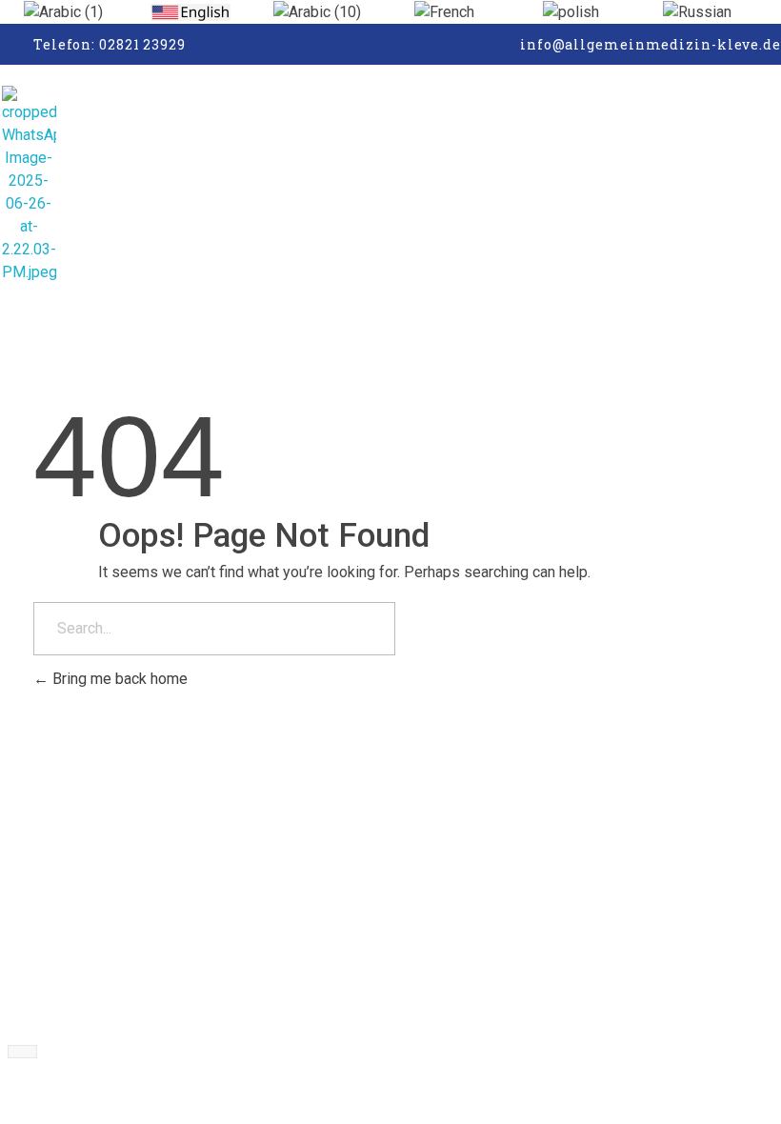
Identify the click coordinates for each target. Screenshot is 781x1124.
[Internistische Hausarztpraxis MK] (91, 185)
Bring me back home (118, 679)
